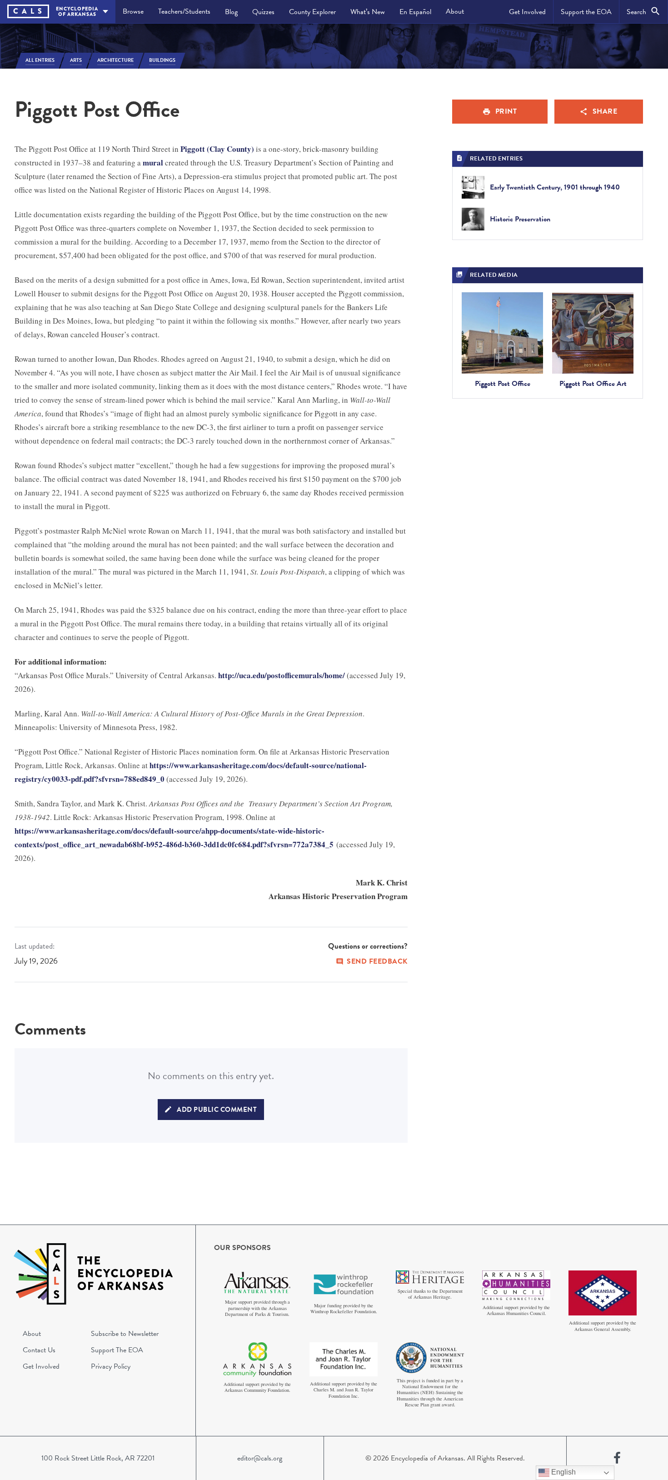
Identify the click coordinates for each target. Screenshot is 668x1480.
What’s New (367, 11)
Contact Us (39, 1350)
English (562, 1472)
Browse (133, 11)
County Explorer (312, 11)
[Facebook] (617, 1458)
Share (605, 111)
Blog (231, 11)
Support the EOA (586, 11)
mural (153, 162)
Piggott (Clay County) (217, 149)
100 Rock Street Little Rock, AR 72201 (98, 1458)
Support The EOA (117, 1350)
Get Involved (527, 11)
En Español (415, 11)
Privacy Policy (110, 1366)
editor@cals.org (259, 1458)
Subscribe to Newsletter (125, 1333)
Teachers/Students (184, 11)
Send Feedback (377, 961)
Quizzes (263, 11)
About (455, 11)
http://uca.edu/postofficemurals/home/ (281, 675)
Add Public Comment (217, 1110)
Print (506, 111)
